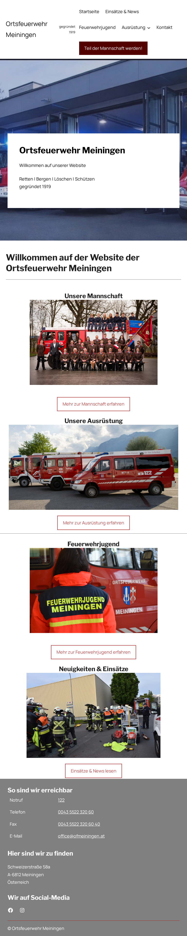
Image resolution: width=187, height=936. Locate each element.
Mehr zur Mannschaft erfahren (93, 404)
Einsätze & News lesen (93, 771)
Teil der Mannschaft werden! (113, 48)
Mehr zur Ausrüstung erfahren (93, 523)
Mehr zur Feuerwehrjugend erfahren (93, 652)
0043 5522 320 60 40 (79, 824)
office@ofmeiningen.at (81, 836)
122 (61, 800)
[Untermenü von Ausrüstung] (148, 27)
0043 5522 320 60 (76, 812)
